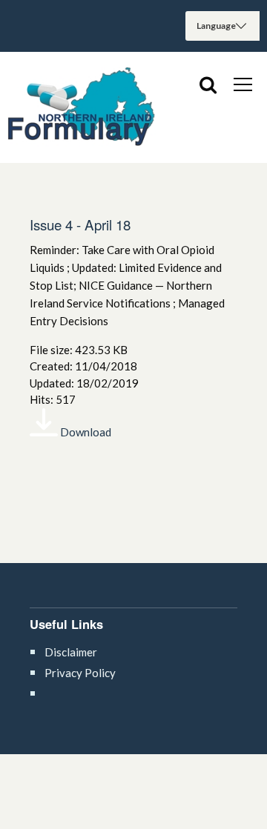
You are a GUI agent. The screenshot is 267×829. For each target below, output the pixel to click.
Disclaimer (70, 652)
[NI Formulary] (81, 107)
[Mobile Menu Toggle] (243, 84)
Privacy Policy (80, 672)
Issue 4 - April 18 (80, 224)
